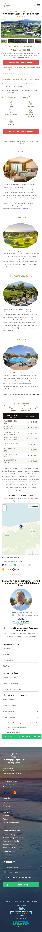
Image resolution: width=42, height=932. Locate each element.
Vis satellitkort (33, 506)
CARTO (37, 554)
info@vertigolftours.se (15, 787)
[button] (21, 527)
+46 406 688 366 (11, 784)
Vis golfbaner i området (11, 558)
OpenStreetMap (31, 554)
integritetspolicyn (27, 877)
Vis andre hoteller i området (13, 561)
